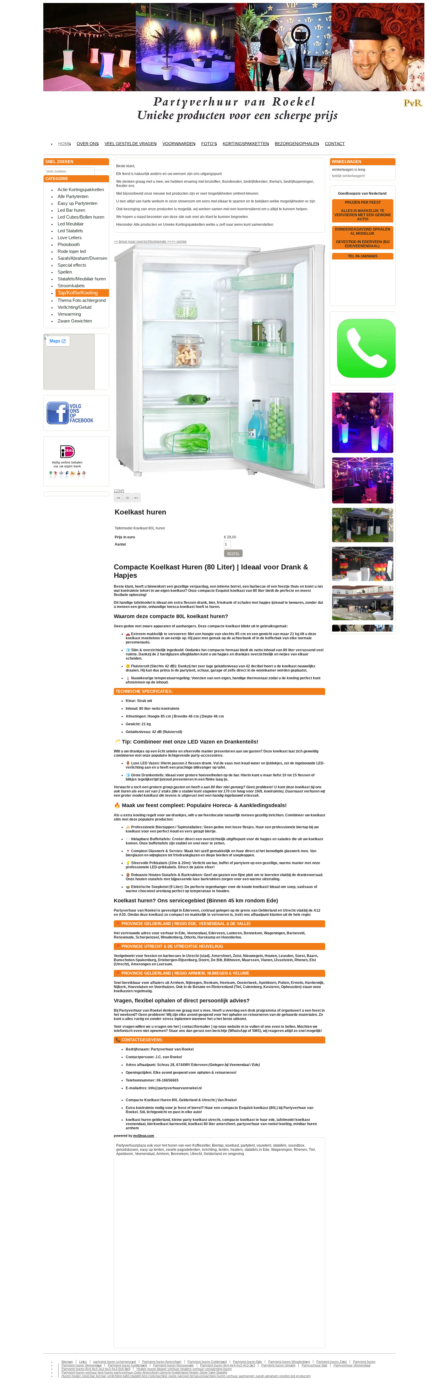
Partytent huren (364, 1361)
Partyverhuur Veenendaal (352, 1365)
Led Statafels (70, 230)
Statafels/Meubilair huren (82, 278)
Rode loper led (72, 251)
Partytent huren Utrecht (278, 1365)
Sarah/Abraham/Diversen (82, 258)
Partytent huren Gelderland (207, 1361)
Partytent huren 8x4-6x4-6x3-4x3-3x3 (227, 1365)
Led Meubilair (71, 223)
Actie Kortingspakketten (81, 189)
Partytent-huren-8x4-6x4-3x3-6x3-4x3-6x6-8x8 (96, 1369)
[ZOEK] (103, 171)
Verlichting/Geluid (74, 307)
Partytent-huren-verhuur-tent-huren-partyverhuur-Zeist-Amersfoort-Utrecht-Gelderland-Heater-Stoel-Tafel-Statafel (144, 1372)
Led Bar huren (71, 210)
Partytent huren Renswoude (173, 1365)
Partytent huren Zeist (331, 1361)
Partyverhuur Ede (314, 1365)
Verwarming (69, 314)
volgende (161, 241)
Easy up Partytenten (77, 203)
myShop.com (143, 1135)
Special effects (72, 265)
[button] (118, 497)
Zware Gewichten (75, 320)
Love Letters (70, 237)
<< (173, 241)
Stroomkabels (71, 285)
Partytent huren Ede (247, 1361)
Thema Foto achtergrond (82, 300)
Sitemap (67, 1361)
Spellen (65, 271)
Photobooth (69, 244)
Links (83, 1361)
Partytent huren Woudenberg (289, 1361)
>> (168, 241)
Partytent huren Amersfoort (161, 1361)
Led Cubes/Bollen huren (81, 216)
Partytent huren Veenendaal (82, 1365)
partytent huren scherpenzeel (114, 1361)
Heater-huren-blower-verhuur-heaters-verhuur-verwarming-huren (184, 1369)
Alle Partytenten (73, 196)
